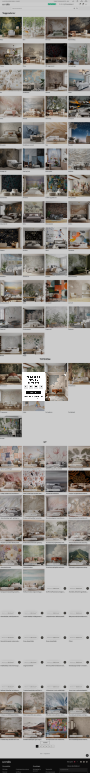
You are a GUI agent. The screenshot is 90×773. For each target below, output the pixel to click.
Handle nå (33, 392)
